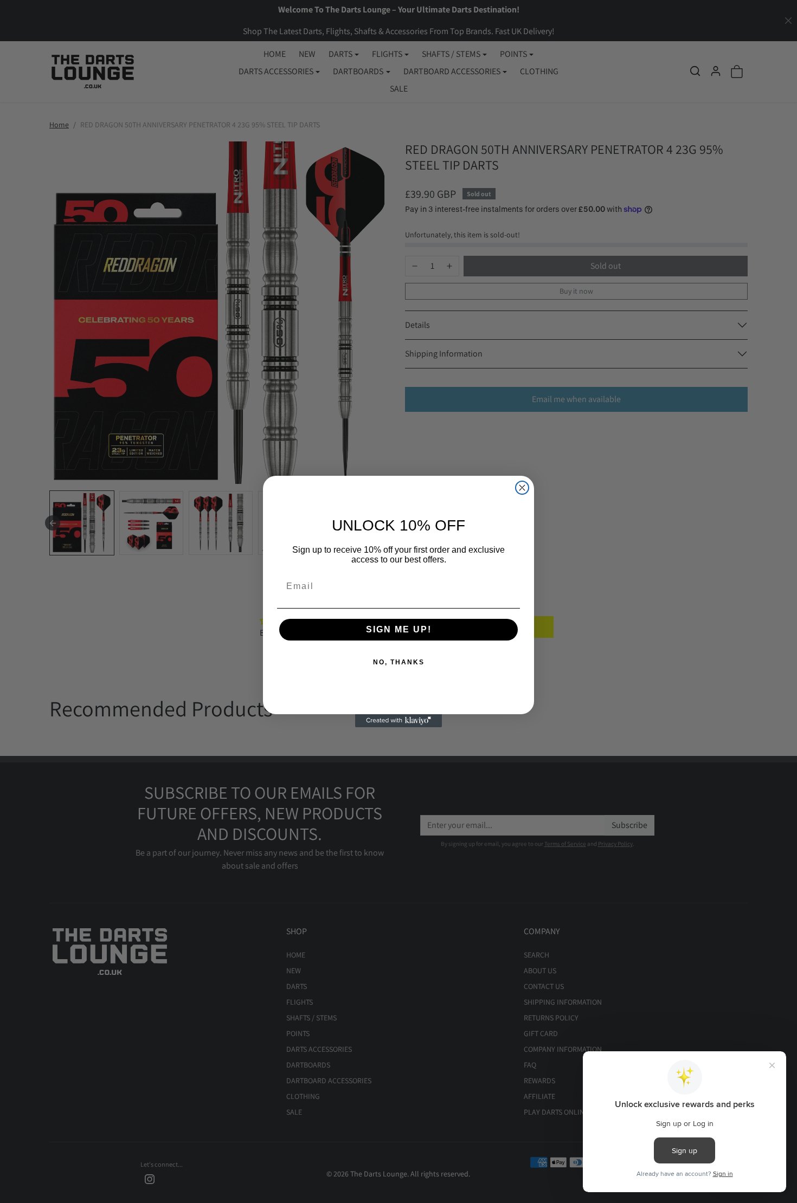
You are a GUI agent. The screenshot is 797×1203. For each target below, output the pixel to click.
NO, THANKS (399, 662)
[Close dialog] (522, 487)
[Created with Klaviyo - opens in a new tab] (398, 720)
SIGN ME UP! (399, 629)
